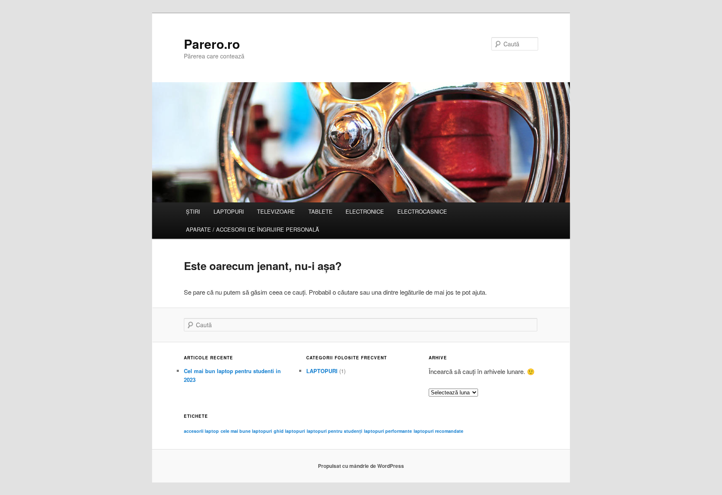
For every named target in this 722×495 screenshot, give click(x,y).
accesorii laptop (201, 431)
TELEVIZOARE (276, 211)
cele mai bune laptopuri (246, 431)
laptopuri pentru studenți (334, 431)
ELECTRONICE (365, 211)
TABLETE (320, 211)
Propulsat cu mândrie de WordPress (361, 466)
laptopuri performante (388, 431)
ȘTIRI (193, 211)
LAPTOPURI (229, 211)
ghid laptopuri (289, 431)
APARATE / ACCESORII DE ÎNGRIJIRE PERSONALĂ (252, 229)
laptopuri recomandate (438, 431)
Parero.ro (212, 44)
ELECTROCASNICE (422, 211)
